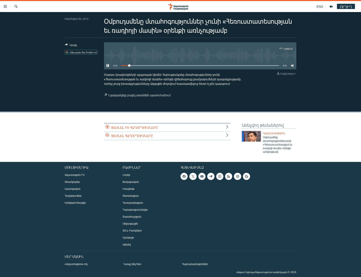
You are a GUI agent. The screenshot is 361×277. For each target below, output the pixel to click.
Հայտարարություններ (195, 264)
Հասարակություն (274, 133)
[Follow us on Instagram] (219, 176)
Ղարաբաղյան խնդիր (135, 209)
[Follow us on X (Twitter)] (192, 176)
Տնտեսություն (131, 195)
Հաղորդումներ (73, 195)
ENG (320, 6)
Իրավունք (128, 188)
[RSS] (228, 176)
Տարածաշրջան (132, 216)
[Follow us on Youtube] (202, 176)
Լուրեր (126, 174)
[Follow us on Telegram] (210, 176)
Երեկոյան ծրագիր (75, 202)
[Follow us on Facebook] (184, 176)
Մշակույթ (128, 237)
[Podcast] (237, 176)
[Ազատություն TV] (331, 6)
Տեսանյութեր (72, 181)
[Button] (71, 45)
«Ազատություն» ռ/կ (76, 264)
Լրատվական (72, 188)
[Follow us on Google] (246, 176)
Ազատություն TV (75, 174)
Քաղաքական (131, 181)
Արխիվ (127, 244)
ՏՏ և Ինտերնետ (132, 230)
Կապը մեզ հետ (132, 264)
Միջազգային (130, 223)
